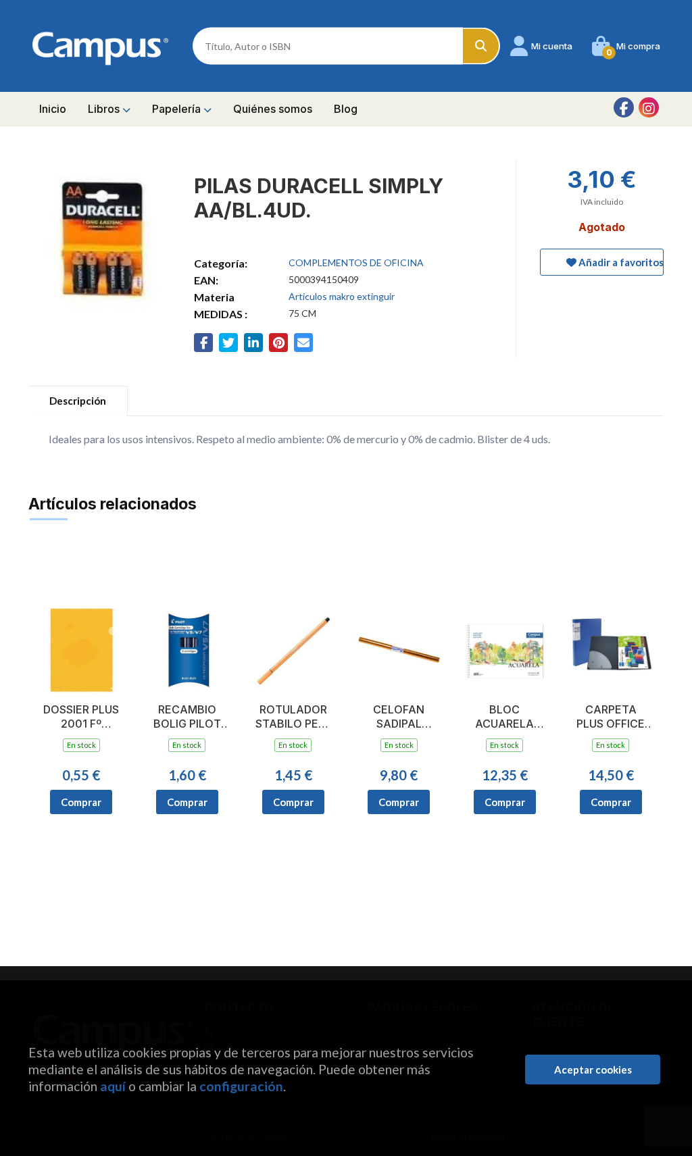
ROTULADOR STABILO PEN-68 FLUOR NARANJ (293, 717)
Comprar (81, 802)
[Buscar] (481, 46)
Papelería (177, 109)
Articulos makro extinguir (342, 296)
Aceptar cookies (593, 1069)
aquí (113, 1086)
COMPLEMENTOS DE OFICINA (356, 262)
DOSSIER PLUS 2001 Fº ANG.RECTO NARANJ (81, 717)
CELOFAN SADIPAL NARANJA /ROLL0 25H (399, 717)
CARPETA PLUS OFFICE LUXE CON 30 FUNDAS (610, 717)
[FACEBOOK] (624, 107)
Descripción (77, 401)
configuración (241, 1086)
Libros (105, 109)
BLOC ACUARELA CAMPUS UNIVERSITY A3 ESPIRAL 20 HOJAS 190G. (505, 717)
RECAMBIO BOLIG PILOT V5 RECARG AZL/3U (187, 717)
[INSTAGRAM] (649, 107)
